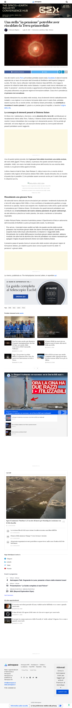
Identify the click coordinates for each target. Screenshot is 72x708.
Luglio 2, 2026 (50, 347)
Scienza (51, 30)
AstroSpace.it (34, 665)
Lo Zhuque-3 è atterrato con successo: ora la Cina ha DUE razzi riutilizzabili (28, 413)
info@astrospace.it (10, 683)
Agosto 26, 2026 (17, 608)
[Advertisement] (36, 141)
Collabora (42, 665)
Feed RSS (31, 667)
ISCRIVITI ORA (62, 692)
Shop (44, 667)
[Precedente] (34, 368)
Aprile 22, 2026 (50, 362)
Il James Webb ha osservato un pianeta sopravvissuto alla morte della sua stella (55, 343)
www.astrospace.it (9, 684)
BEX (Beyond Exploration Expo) (22, 591)
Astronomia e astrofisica (38, 30)
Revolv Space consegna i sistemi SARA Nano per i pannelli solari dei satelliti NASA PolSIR (19, 332)
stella (18, 307)
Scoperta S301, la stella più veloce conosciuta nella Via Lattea (49, 333)
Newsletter (39, 667)
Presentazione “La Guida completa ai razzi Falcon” (29, 586)
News (46, 30)
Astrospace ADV (25, 665)
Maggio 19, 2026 (17, 362)
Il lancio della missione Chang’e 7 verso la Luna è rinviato (29, 536)
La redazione (24, 667)
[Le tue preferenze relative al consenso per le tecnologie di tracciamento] (69, 705)
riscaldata (51, 78)
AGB (10, 307)
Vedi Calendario (8, 595)
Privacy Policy (25, 670)
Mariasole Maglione (14, 30)
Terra (22, 78)
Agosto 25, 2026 (11, 336)
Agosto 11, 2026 (17, 614)
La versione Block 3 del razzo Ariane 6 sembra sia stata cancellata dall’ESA (34, 530)
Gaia (14, 307)
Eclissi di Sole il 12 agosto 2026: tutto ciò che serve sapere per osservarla (35, 612)
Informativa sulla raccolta (19, 706)
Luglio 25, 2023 (26, 30)
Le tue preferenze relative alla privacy (44, 706)
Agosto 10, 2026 (17, 351)
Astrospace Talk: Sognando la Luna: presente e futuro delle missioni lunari (38, 580)
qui (55, 275)
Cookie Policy (33, 670)
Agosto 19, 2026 (44, 336)
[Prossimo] (37, 368)
